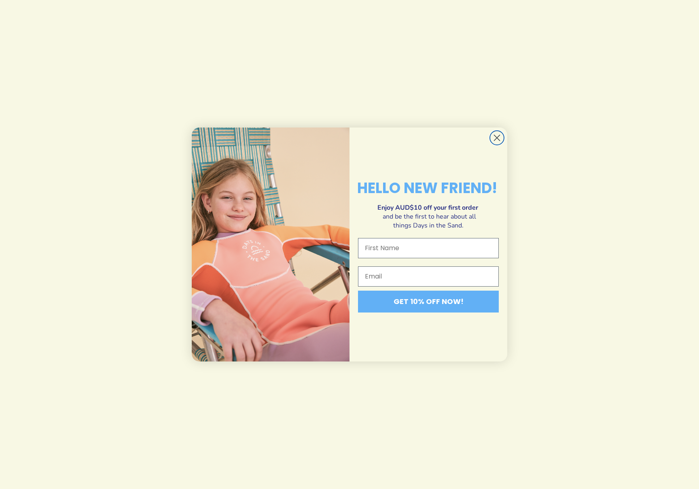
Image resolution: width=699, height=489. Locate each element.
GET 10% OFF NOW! (429, 301)
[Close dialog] (497, 138)
